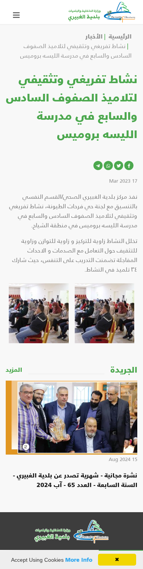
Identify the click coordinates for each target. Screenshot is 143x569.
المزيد (14, 370)
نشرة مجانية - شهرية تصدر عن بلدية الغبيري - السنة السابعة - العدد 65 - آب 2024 (75, 479)
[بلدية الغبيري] (101, 11)
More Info (78, 559)
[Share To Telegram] (98, 165)
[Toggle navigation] (16, 12)
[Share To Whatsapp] (108, 165)
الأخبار (94, 36)
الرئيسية (120, 36)
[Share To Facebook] (128, 165)
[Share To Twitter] (118, 165)
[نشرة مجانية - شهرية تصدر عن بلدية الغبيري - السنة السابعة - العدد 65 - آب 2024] (71, 418)
